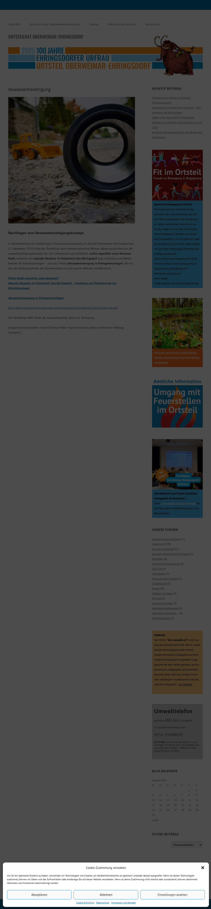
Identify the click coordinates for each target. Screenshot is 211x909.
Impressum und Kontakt (123, 902)
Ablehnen (106, 895)
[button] (203, 868)
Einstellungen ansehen (172, 895)
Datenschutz (102, 902)
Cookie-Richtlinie (85, 902)
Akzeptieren (39, 895)
